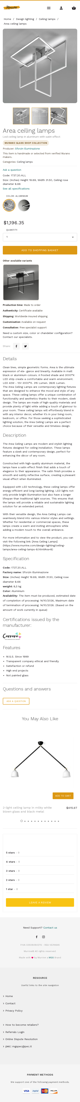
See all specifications (16, 188)
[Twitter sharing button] (25, 346)
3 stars (13, 870)
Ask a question (12, 169)
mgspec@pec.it (22, 1046)
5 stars (13, 852)
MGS (51, 957)
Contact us (50, 927)
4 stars (13, 861)
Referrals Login (14, 1032)
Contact (10, 1003)
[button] (21, 821)
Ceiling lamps (25, 161)
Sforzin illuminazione (27, 148)
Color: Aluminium (17, 196)
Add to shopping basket (40, 250)
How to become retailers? (22, 1024)
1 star (12, 889)
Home (9, 996)
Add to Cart (63, 795)
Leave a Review (40, 902)
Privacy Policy (14, 1010)
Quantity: (12, 230)
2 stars (13, 879)
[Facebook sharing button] (16, 346)
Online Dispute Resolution (21, 1039)
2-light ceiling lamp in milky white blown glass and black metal (27, 809)
